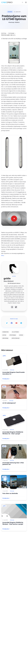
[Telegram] (21, 323)
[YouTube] (16, 323)
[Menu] (25, 2)
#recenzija (5, 338)
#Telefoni (17, 22)
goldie (10, 11)
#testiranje (13, 335)
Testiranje (11, 33)
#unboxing (5, 332)
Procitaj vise (5, 378)
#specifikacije (15, 338)
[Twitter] (15, 307)
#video (21, 335)
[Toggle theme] (22, 2)
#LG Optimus (15, 332)
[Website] (12, 307)
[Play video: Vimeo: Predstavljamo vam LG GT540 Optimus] (14, 218)
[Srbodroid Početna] (7, 2)
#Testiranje (11, 22)
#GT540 (4, 335)
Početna (3, 33)
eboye (4, 386)
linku (2, 255)
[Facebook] (11, 323)
